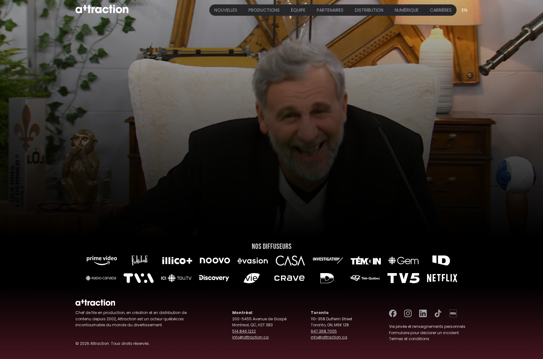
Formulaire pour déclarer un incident (424, 332)
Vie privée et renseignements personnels (427, 326)
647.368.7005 (324, 331)
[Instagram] (408, 313)
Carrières (441, 10)
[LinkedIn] (423, 313)
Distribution (369, 10)
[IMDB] (453, 313)
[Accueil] (102, 10)
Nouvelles (225, 10)
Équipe (298, 10)
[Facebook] (393, 313)
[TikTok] (438, 313)
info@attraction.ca (250, 337)
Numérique (407, 10)
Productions (264, 10)
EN (465, 10)
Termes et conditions (409, 338)
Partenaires (330, 10)
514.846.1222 (244, 331)
